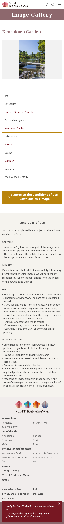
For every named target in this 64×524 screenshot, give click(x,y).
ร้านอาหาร (7, 440)
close (59, 503)
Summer (9, 161)
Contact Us (8, 498)
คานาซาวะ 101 (40, 423)
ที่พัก (4, 444)
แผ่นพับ (6, 466)
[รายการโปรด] (47, 5)
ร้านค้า (36, 440)
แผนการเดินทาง (10, 427)
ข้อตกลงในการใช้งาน (11, 489)
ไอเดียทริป (7, 423)
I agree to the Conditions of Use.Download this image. (35, 197)
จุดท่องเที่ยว (8, 436)
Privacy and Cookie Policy (15, 494)
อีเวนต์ (36, 444)
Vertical (8, 144)
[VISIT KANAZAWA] (15, 6)
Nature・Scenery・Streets (19, 112)
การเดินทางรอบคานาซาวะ (14, 457)
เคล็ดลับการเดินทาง (42, 457)
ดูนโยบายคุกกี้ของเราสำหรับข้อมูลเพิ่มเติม (24, 516)
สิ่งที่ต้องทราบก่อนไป (12, 453)
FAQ (35, 461)
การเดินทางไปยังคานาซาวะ (45, 453)
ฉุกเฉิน (5, 480)
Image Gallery (10, 470)
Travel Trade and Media (16, 475)
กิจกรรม (37, 436)
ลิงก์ (35, 489)
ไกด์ (4, 461)
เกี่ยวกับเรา (38, 494)
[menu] (59, 4)
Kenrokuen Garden (14, 128)
